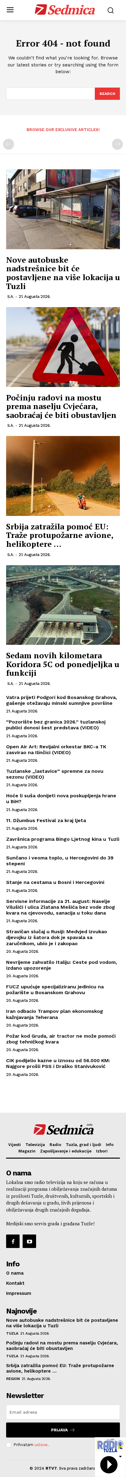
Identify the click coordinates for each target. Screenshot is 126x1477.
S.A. (10, 296)
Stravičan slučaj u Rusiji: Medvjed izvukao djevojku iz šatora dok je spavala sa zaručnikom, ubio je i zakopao (56, 937)
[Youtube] (29, 1241)
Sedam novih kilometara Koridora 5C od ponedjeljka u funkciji (62, 664)
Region (13, 1379)
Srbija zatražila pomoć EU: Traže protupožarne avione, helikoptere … (59, 535)
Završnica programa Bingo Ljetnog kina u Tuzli (62, 839)
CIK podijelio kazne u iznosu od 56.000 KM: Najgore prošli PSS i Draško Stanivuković (58, 1063)
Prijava (59, 1430)
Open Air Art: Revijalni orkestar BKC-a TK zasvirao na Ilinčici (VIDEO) (56, 749)
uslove (41, 1444)
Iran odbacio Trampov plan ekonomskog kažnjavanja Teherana (54, 1014)
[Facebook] (13, 1241)
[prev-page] (8, 144)
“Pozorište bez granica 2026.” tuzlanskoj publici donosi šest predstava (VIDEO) (56, 725)
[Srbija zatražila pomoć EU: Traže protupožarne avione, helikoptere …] (63, 476)
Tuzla (12, 1333)
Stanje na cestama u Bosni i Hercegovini (55, 882)
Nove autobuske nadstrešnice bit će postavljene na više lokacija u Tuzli (63, 272)
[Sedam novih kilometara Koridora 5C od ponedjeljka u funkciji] (63, 605)
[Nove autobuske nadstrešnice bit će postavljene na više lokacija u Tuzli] (63, 209)
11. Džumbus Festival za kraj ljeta (46, 820)
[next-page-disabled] (117, 144)
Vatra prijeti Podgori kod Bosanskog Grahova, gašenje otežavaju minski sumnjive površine (61, 700)
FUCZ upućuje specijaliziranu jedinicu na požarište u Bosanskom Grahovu (55, 989)
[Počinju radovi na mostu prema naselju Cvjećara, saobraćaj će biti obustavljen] (63, 347)
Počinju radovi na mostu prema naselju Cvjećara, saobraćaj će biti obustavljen (61, 406)
